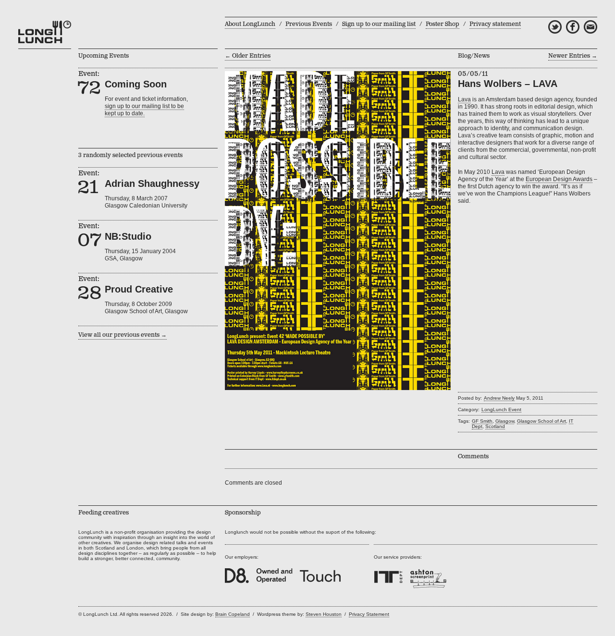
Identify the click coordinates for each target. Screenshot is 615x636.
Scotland (495, 426)
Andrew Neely (499, 398)
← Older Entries (248, 56)
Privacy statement (495, 24)
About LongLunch (250, 24)
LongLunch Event (501, 409)
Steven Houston (324, 614)
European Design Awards (559, 179)
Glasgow (504, 421)
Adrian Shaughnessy (152, 183)
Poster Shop (442, 24)
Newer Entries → (572, 56)
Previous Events (308, 24)
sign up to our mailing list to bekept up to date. (144, 110)
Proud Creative (139, 289)
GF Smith (482, 421)
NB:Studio (128, 236)
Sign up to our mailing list (379, 24)
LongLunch (44, 32)
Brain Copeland (232, 614)
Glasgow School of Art (541, 421)
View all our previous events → (122, 335)
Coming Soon (136, 84)
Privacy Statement (369, 614)
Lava (464, 99)
